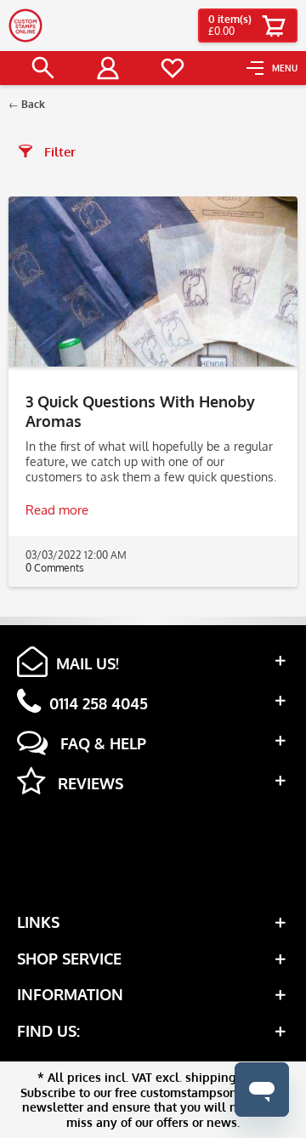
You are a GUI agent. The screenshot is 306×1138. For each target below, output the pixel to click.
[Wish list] (172, 68)
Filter (58, 152)
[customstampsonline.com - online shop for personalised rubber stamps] (25, 26)
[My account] (108, 68)
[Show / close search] (43, 68)
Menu (285, 68)
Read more (57, 510)
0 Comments (55, 567)
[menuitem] (272, 68)
